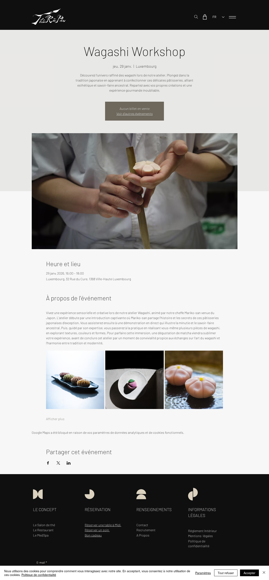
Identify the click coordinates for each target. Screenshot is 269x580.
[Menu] (232, 17)
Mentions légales (200, 536)
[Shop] (204, 17)
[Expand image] (75, 380)
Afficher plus (55, 419)
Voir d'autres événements (134, 114)
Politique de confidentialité (38, 575)
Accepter (249, 573)
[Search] (196, 16)
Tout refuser (226, 573)
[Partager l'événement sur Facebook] (48, 463)
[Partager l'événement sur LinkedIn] (69, 463)
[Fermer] (263, 573)
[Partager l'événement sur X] (58, 463)
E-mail (42, 562)
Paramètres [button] (203, 573)
